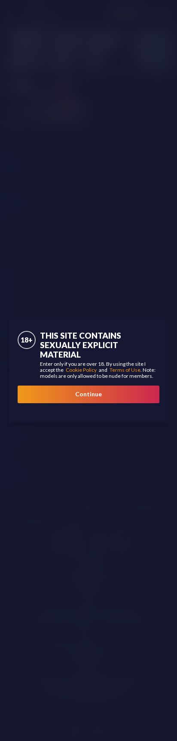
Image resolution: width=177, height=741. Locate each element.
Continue (88, 394)
